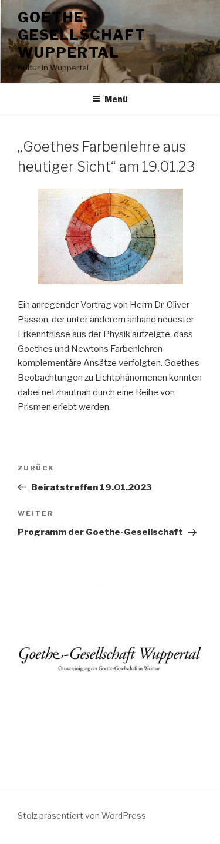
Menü (116, 99)
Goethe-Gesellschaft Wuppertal (82, 35)
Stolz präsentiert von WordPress (82, 816)
